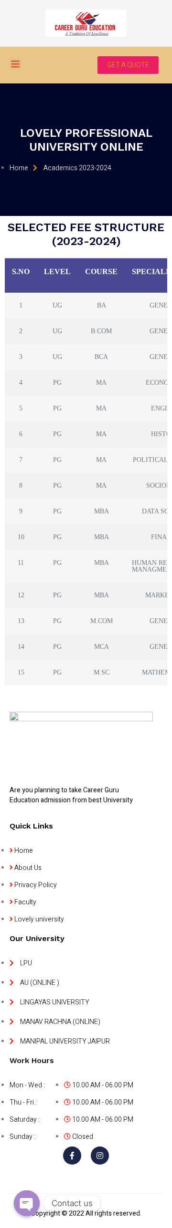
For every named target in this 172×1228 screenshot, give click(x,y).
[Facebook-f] (72, 1155)
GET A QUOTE (128, 65)
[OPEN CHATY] (27, 1203)
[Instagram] (100, 1155)
